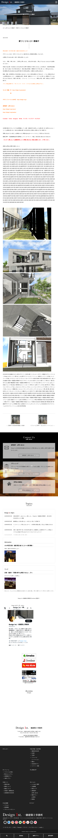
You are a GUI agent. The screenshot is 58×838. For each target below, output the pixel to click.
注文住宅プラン (35, 763)
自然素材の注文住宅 (9, 792)
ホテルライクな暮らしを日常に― (12, 575)
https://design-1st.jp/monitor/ (19, 90)
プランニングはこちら (29, 473)
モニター (6, 749)
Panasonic (19, 827)
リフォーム (6, 769)
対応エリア (34, 788)
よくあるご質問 (35, 784)
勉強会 (21, 835)
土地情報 (34, 786)
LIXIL (14, 827)
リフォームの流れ (8, 772)
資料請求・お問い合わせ (29, 455)
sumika (41, 827)
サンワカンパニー (33, 827)
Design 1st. (13, 448)
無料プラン (36, 835)
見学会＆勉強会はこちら (29, 490)
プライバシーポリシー (9, 809)
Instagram (15, 118)
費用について (7, 786)
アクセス (6, 805)
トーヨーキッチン (7, 827)
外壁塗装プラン (8, 776)
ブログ (32, 803)
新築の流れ (7, 784)
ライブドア (31, 118)
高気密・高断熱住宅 (9, 790)
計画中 (33, 753)
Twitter (10, 118)
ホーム (4, 28)
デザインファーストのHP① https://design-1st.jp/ (15, 99)
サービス (33, 782)
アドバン (25, 827)
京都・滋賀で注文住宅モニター (11, 548)
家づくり (6, 782)
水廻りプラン (7, 778)
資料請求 (50, 835)
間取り (33, 761)
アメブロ (25, 118)
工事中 (33, 755)
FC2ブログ (37, 118)
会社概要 (6, 803)
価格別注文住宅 (35, 751)
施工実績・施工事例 (36, 749)
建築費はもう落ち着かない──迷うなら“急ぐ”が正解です (26, 521)
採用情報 (6, 807)
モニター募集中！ (11, 28)
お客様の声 (33, 769)
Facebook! (5, 118)
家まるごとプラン (8, 774)
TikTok (20, 118)
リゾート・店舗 (35, 765)
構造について (7, 788)
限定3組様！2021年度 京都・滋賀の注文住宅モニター (15, 50)
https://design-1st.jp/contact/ (9, 109)
